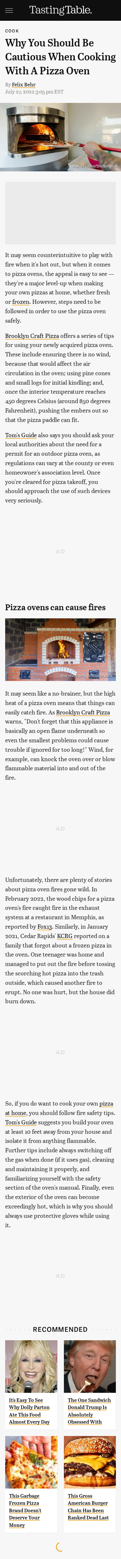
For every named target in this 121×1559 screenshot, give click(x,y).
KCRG (65, 936)
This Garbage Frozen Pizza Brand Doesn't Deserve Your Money (25, 1510)
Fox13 (44, 926)
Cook (12, 31)
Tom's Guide (21, 435)
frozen (20, 301)
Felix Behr (23, 84)
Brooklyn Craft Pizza (32, 335)
